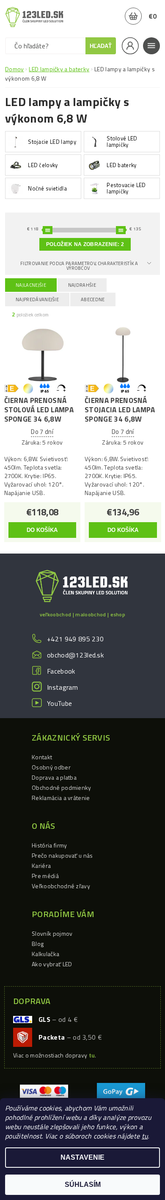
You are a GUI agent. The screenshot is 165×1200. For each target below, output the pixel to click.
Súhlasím (83, 1184)
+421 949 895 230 (75, 639)
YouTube (59, 703)
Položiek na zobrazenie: (85, 244)
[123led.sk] (34, 17)
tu (145, 1136)
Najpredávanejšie (37, 299)
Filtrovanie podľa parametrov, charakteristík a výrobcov (79, 265)
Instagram (62, 687)
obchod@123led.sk (75, 655)
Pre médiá (45, 875)
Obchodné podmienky (61, 787)
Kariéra (41, 865)
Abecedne (93, 299)
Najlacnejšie (31, 285)
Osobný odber (51, 767)
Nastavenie (82, 1157)
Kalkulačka (45, 953)
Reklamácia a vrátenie (61, 797)
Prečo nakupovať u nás (62, 855)
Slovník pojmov (52, 933)
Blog (38, 943)
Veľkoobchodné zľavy (61, 885)
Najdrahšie (82, 285)
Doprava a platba (54, 777)
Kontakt (42, 756)
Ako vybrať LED (52, 963)
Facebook (61, 671)
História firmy (49, 845)
